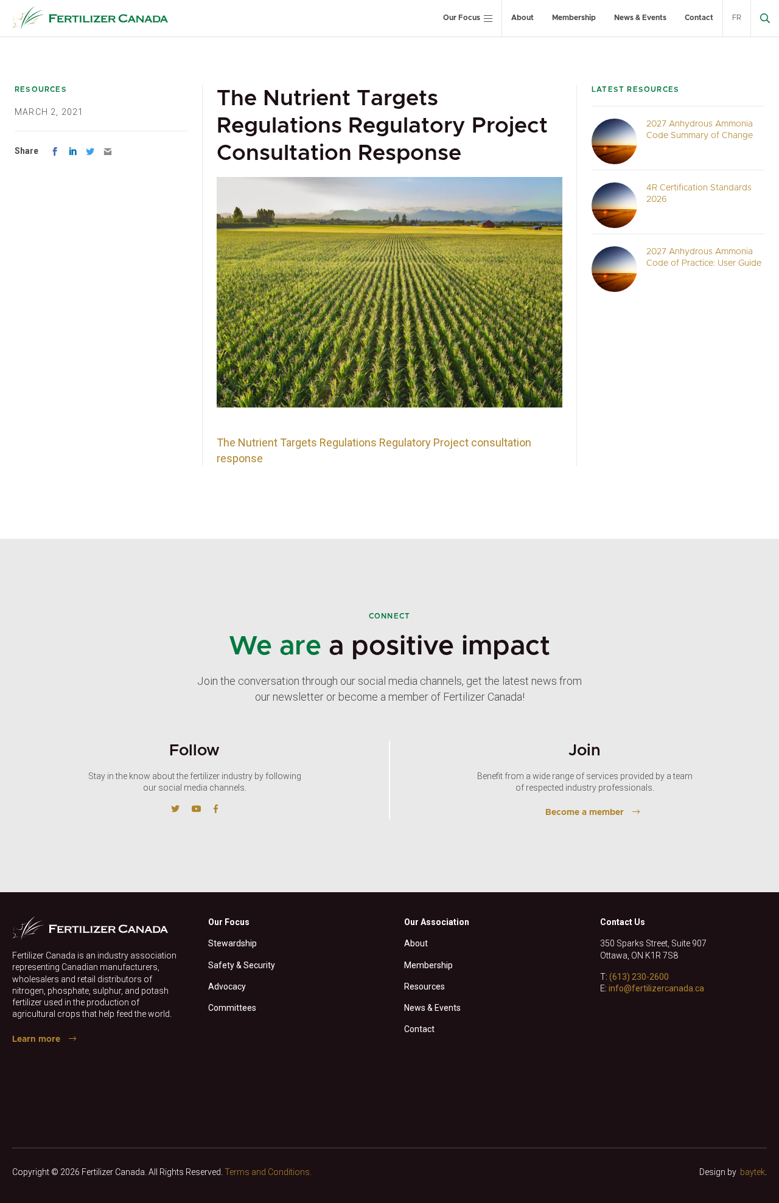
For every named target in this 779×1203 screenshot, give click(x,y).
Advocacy (227, 986)
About (522, 17)
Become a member (584, 812)
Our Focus (461, 17)
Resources (424, 986)
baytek (752, 1172)
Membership (574, 17)
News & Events (640, 17)
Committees (232, 1008)
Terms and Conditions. (268, 1172)
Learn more (36, 1039)
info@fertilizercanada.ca (656, 988)
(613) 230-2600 (639, 977)
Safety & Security (241, 965)
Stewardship (232, 943)
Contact (699, 17)
